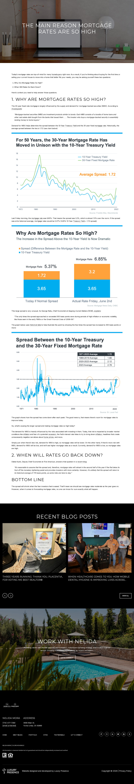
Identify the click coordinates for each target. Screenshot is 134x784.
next (10, 595)
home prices (49, 437)
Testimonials (59, 735)
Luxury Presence (61, 771)
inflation (26, 434)
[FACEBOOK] (101, 734)
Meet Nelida (17, 735)
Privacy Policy (125, 771)
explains (97, 311)
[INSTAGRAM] (107, 734)
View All (125, 596)
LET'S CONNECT (77, 735)
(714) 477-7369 (9, 723)
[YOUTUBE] (118, 734)
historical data (35, 325)
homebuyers (57, 74)
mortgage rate (100, 126)
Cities (45, 735)
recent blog (81, 462)
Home (5, 735)
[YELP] (129, 734)
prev (5, 595)
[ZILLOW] (124, 734)
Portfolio (33, 735)
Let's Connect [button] (67, 658)
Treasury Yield (79, 221)
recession (52, 434)
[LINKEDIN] (112, 734)
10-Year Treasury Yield (68, 126)
